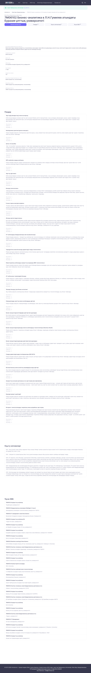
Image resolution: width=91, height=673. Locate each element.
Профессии (57, 2)
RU (85, 2)
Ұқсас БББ (77, 24)
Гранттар (25, 2)
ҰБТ (19, 2)
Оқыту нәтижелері (56, 24)
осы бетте (26, 7)
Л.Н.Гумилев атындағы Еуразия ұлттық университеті (18, 64)
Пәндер (35, 24)
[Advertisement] (44, 35)
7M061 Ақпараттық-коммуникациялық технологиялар (18, 89)
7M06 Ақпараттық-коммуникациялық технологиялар (18, 84)
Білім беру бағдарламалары (44, 2)
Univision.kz (7, 12)
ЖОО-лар (32, 2)
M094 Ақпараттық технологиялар (13, 79)
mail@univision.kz (49, 670)
